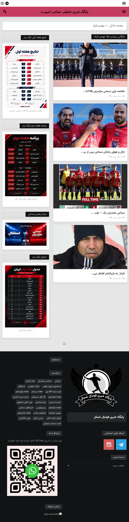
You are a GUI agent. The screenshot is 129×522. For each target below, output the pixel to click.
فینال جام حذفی (54, 418)
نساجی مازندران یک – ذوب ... (108, 213)
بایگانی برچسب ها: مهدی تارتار (109, 37)
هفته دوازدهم (55, 407)
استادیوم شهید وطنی (52, 386)
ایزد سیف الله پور (53, 391)
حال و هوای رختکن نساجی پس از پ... (103, 152)
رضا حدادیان (40, 402)
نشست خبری (55, 402)
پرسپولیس (41, 407)
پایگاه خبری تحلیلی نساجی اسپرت (64, 11)
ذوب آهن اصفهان (24, 402)
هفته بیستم (37, 391)
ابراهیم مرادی (40, 413)
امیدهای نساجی (26, 407)
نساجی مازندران (45, 381)
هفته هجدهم (55, 397)
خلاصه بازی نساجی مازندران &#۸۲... (104, 91)
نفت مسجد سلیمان (52, 423)
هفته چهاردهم (22, 391)
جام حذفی (30, 381)
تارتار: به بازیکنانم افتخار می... (108, 274)
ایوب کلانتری (24, 418)
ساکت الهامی (33, 386)
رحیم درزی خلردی (21, 397)
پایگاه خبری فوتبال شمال (109, 417)
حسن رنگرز (38, 418)
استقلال (21, 386)
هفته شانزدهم (24, 413)
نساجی (58, 381)
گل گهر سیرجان (38, 397)
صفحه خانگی (116, 26)
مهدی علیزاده (55, 413)
